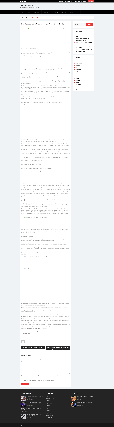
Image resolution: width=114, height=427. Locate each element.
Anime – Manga (54, 12)
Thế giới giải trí (26, 5)
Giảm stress (78, 69)
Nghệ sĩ (71, 12)
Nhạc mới (78, 80)
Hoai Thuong (34, 25)
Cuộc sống (36, 12)
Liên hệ (84, 1)
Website (56, 375)
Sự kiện (77, 12)
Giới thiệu (61, 1)
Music (28, 12)
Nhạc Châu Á (64, 12)
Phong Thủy (45, 12)
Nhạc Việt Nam (79, 84)
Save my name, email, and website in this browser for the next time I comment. (38, 380)
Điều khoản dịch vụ (68, 1)
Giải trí (77, 67)
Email (39, 375)
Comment (23, 361)
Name (22, 375)
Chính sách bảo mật (78, 1)
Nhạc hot (77, 78)
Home (23, 12)
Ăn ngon (77, 61)
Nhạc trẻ (77, 82)
